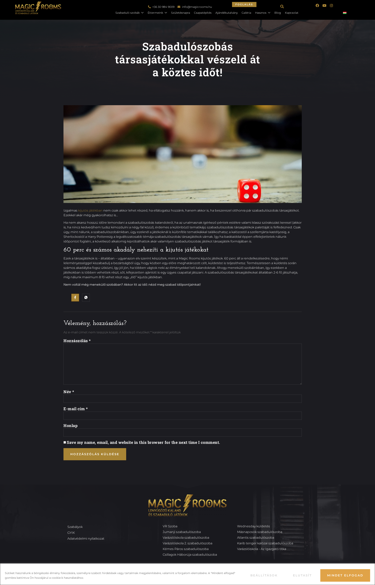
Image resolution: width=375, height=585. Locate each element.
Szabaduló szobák (127, 12)
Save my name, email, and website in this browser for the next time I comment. (143, 442)
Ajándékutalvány (226, 12)
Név (68, 391)
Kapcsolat (291, 12)
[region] (187, 574)
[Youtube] (324, 5)
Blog (277, 12)
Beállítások (264, 575)
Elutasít (302, 575)
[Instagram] (331, 5)
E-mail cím (75, 408)
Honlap (70, 425)
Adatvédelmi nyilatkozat (85, 538)
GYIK (71, 533)
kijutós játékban (90, 210)
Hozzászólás (77, 340)
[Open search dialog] (282, 7)
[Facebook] (317, 5)
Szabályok (75, 527)
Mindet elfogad (345, 575)
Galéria (246, 12)
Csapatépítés (203, 12)
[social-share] (75, 297)
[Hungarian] (346, 13)
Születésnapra (180, 12)
